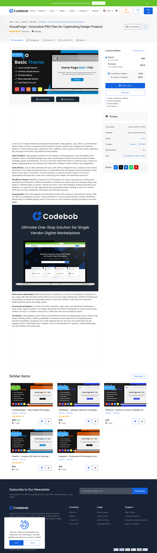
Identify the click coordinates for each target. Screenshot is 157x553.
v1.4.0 (143, 138)
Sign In (138, 11)
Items (17, 22)
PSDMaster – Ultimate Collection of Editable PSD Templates (84, 410)
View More (138, 376)
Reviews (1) (50, 40)
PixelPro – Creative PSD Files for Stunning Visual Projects (37, 456)
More (32, 543)
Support (82, 40)
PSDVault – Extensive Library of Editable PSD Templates (129, 410)
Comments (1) (67, 40)
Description (18, 40)
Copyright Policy (104, 524)
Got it (16, 543)
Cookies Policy (103, 520)
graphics (130, 156)
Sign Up (148, 11)
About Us (73, 512)
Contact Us (73, 520)
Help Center (130, 512)
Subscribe (140, 491)
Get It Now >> (98, 3)
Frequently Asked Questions (136, 520)
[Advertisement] (55, 125)
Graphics (24, 22)
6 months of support (119, 73)
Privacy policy (102, 512)
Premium (126, 12)
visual (143, 156)
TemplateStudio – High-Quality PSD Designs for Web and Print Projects (43, 410)
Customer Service (132, 516)
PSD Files (33, 22)
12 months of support (119, 77)
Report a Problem (132, 524)
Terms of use (102, 516)
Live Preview (134, 27)
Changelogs (34, 40)
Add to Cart (126, 86)
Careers (72, 516)
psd (125, 156)
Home (11, 22)
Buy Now (125, 93)
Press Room (74, 524)
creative (137, 156)
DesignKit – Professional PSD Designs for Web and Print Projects (87, 456)
